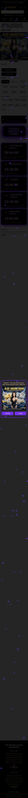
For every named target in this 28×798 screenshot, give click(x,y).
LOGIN (20, 413)
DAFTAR (7, 413)
